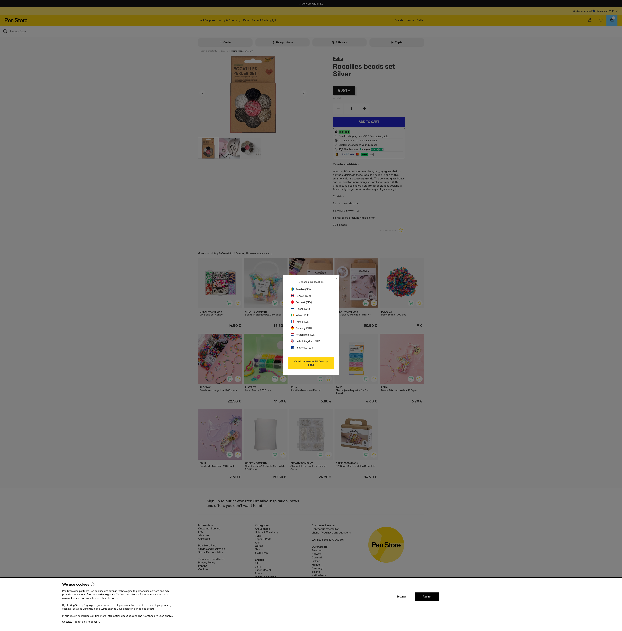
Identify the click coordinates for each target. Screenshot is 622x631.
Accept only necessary (86, 621)
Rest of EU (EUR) (305, 347)
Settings (401, 596)
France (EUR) (302, 321)
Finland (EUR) (303, 308)
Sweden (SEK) (303, 289)
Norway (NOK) (303, 295)
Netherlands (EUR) (305, 334)
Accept (427, 596)
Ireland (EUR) (303, 315)
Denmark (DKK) (304, 302)
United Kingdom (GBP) (308, 341)
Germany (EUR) (304, 328)
